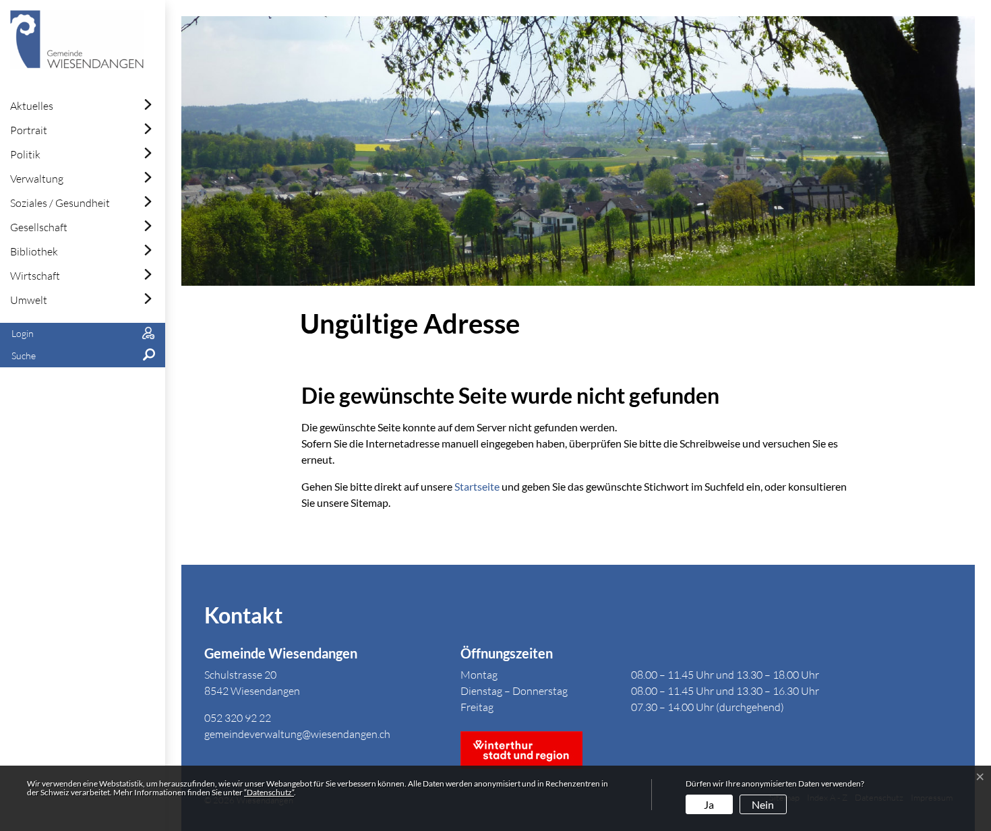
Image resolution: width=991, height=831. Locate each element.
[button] (82, 356)
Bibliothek (34, 251)
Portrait (28, 130)
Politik (25, 154)
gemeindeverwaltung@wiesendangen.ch (297, 734)
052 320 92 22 (237, 718)
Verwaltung (36, 178)
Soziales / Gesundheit (60, 203)
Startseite (477, 486)
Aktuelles (31, 106)
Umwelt (28, 300)
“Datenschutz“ (269, 792)
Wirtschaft (35, 275)
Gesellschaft (38, 227)
